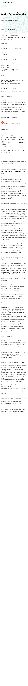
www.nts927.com (15, 123)
